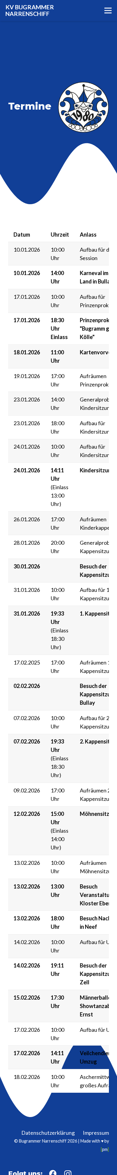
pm (105, 1149)
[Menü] (108, 10)
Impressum (96, 1132)
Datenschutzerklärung (48, 1132)
